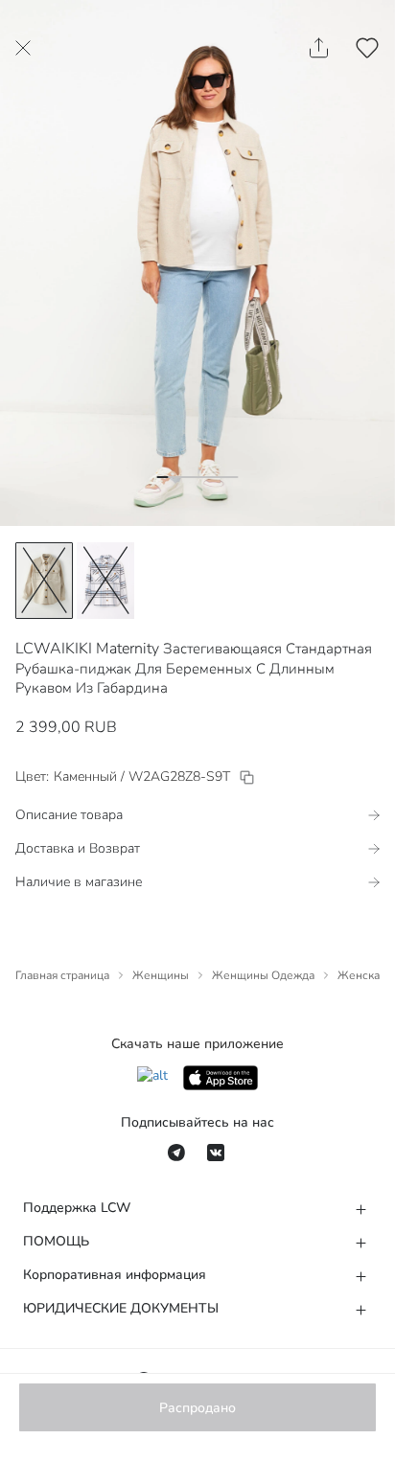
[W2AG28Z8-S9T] (247, 777)
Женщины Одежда (263, 975)
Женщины (160, 975)
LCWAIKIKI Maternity (87, 648)
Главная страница (62, 975)
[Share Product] (319, 47)
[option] (44, 580)
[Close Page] (23, 48)
